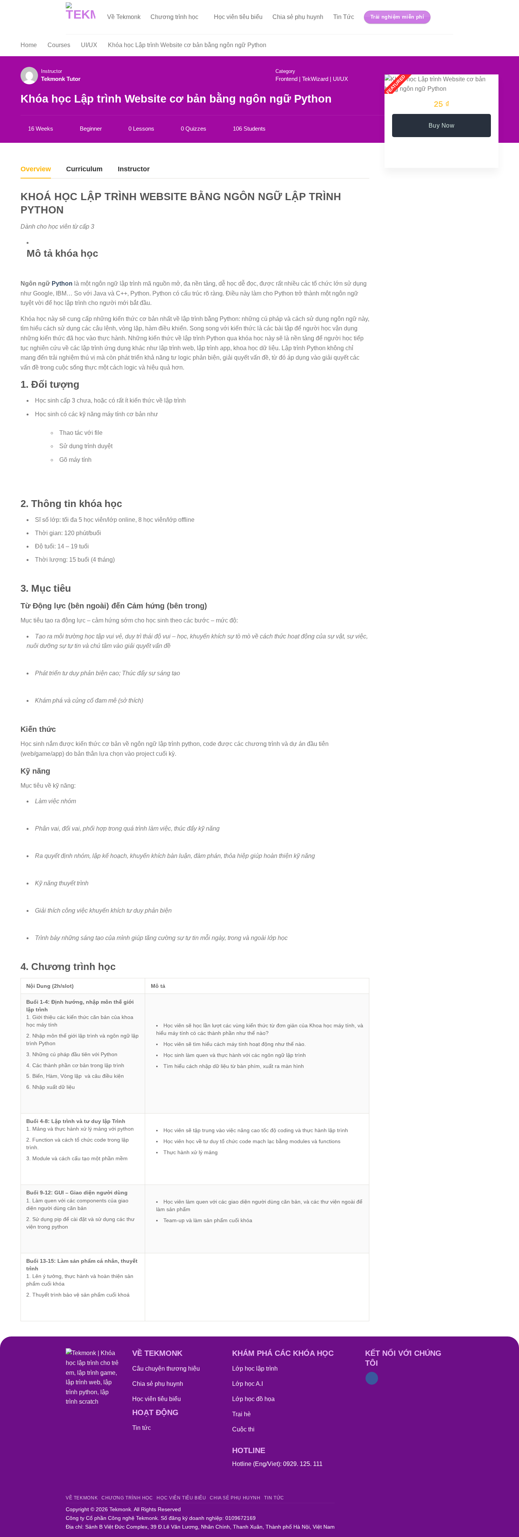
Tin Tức (343, 17)
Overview (36, 169)
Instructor (51, 71)
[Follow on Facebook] (372, 1378)
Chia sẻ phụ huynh (297, 17)
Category (285, 71)
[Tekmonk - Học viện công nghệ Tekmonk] (81, 17)
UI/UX (340, 79)
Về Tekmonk (124, 17)
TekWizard (315, 79)
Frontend (286, 79)
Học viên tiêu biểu (238, 17)
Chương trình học (174, 17)
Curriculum (84, 169)
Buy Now (441, 125)
